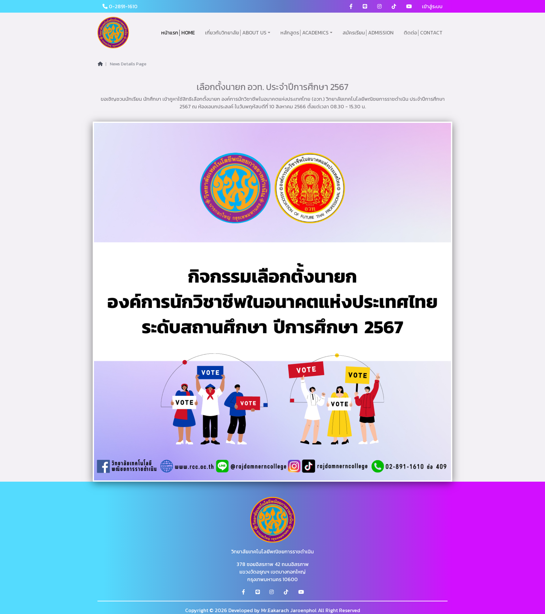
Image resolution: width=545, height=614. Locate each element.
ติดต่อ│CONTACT (423, 32)
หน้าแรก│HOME (178, 32)
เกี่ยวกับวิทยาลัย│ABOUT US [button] (236, 32)
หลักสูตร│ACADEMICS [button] (304, 32)
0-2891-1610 (123, 6)
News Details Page (128, 64)
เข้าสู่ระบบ (432, 6)
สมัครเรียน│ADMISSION (368, 32)
